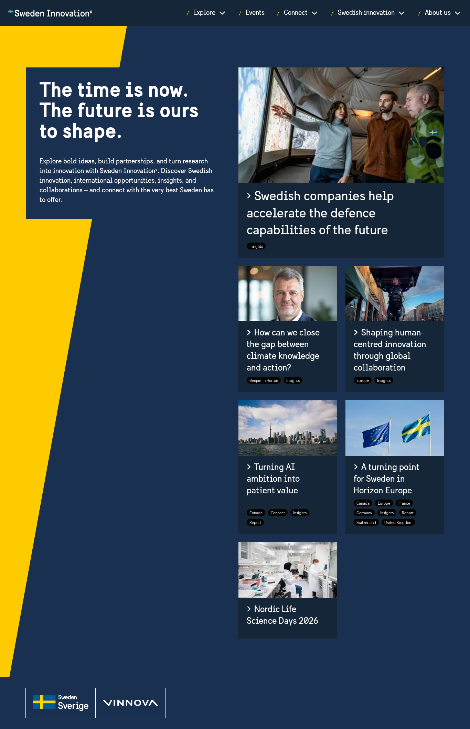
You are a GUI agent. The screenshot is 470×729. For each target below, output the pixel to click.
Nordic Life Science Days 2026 (282, 615)
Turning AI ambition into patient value (273, 479)
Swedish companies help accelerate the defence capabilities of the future (320, 214)
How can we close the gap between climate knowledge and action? (283, 350)
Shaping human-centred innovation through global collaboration (390, 350)
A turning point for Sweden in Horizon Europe (386, 479)
